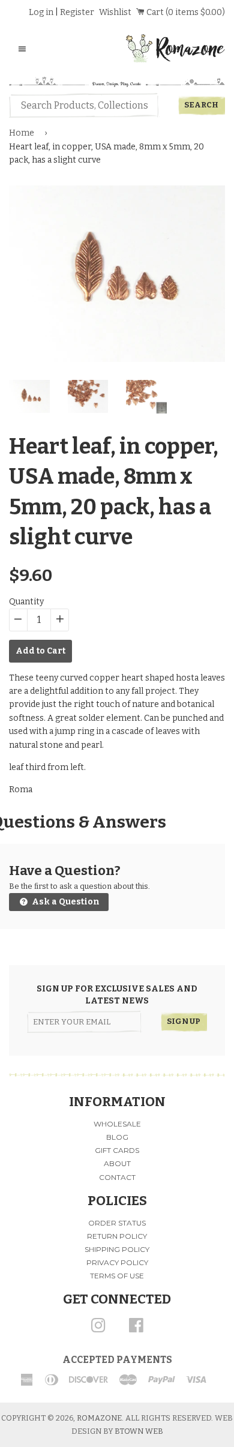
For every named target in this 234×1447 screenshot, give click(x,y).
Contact (117, 1177)
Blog (117, 1137)
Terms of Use (117, 1275)
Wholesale (117, 1123)
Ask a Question (65, 902)
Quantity (26, 602)
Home (21, 133)
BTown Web (139, 1431)
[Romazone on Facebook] (136, 1329)
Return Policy (117, 1236)
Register (77, 12)
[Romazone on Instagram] (98, 1329)
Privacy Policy (117, 1262)
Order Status (117, 1222)
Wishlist (115, 12)
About (117, 1163)
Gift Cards (117, 1150)
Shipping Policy (117, 1249)
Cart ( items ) (185, 12)
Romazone (99, 1417)
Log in (41, 12)
